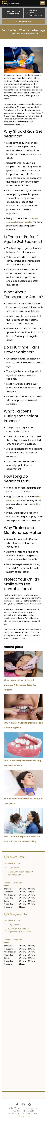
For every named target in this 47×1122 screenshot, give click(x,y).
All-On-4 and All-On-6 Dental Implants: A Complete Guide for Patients (20, 685)
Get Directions (14, 863)
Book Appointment (23, 21)
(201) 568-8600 (14, 924)
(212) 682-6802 (14, 867)
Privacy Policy (24, 1117)
